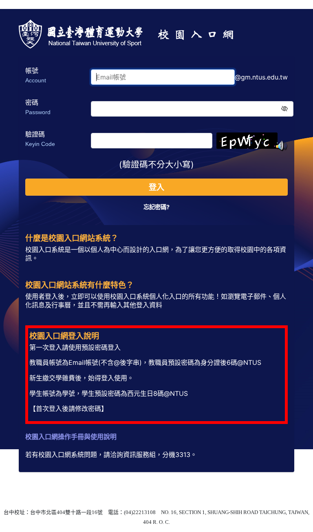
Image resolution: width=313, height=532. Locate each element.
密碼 (38, 106)
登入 (156, 187)
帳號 (35, 75)
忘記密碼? (156, 206)
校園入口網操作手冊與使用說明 (71, 437)
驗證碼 (40, 138)
